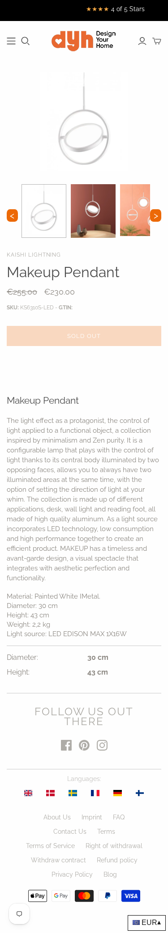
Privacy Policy (72, 874)
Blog (110, 874)
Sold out (83, 336)
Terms (106, 831)
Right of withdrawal (114, 845)
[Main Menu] (11, 41)
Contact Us (69, 831)
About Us (57, 817)
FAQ (119, 817)
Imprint (92, 817)
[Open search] (25, 41)
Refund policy (117, 860)
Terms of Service (50, 845)
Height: (18, 672)
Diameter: (22, 657)
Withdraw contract (58, 860)
